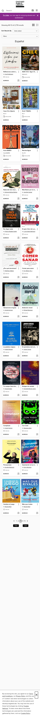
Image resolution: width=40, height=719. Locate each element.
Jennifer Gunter (28, 192)
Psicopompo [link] (7, 465)
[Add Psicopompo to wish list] (18, 474)
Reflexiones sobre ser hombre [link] (10, 72)
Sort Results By (6, 31)
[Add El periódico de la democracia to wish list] (37, 356)
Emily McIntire (27, 467)
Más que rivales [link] (27, 504)
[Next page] (27, 521)
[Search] (2, 10)
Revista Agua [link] (26, 150)
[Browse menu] (37, 10)
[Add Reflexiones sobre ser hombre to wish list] (18, 80)
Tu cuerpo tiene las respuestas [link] (10, 386)
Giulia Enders (8, 389)
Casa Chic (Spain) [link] (9, 111)
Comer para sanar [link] (28, 268)
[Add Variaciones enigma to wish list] (18, 316)
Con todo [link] (25, 426)
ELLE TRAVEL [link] (26, 111)
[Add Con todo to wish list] (37, 434)
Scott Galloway (9, 74)
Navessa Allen (28, 428)
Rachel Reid (8, 507)
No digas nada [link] (8, 229)
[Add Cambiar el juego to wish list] (18, 513)
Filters (5, 36)
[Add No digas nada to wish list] (18, 238)
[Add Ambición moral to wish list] (37, 316)
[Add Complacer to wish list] (18, 434)
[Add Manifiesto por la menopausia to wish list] (37, 198)
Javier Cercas (27, 349)
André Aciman (9, 310)
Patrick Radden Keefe (11, 231)
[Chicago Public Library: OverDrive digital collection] (20, 4)
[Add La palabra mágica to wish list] (18, 356)
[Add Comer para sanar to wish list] (37, 277)
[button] (33, 26)
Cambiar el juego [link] (8, 504)
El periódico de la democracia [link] (29, 347)
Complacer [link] (6, 426)
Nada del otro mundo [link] (10, 190)
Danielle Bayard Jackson (30, 389)
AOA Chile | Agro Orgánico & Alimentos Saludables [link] (29, 72)
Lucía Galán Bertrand (29, 231)
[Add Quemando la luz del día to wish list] (37, 474)
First (16, 526)
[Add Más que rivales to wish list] (37, 513)
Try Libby (6, 15)
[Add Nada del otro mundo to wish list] (18, 198)
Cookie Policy (25, 713)
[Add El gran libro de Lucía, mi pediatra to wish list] (37, 238)
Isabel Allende (9, 349)
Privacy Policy (20, 696)
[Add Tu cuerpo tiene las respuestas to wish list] (18, 395)
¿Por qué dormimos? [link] (10, 268)
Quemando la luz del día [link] (29, 465)
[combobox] (15, 10)
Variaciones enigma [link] (9, 308)
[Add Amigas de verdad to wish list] (37, 395)
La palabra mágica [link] (9, 347)
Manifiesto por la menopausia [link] (29, 190)
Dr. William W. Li (28, 271)
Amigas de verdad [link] (28, 386)
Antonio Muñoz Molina (11, 192)
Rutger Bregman (28, 310)
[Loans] (33, 10)
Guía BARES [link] (7, 150)
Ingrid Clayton (8, 428)
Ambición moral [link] (27, 308)
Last (25, 526)
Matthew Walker (9, 271)
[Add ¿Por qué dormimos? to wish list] (18, 277)
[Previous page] (14, 521)
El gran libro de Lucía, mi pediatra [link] (29, 229)
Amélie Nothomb (9, 467)
